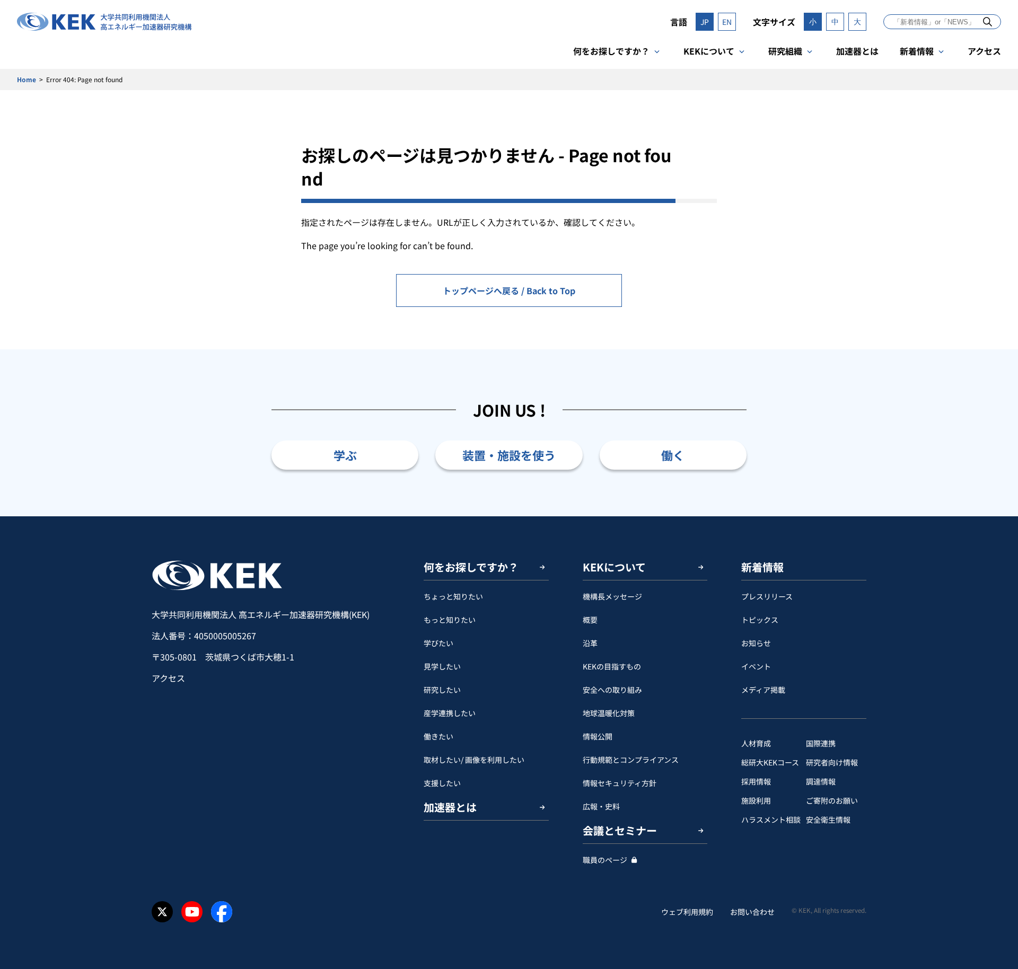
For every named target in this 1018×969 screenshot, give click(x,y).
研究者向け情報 (832, 762)
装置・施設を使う (509, 454)
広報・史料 (601, 806)
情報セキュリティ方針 (619, 783)
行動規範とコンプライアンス (631, 759)
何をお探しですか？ (611, 51)
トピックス (759, 619)
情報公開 (597, 736)
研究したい (442, 689)
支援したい (442, 783)
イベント (756, 666)
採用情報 (756, 781)
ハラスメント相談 (771, 819)
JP (704, 21)
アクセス (984, 51)
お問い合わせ (752, 911)
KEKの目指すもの (612, 666)
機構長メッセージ (612, 596)
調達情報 (821, 781)
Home (26, 79)
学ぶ (345, 454)
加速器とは (857, 51)
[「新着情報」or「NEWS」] (987, 21)
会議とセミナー (620, 830)
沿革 (590, 643)
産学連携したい (450, 713)
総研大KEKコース (770, 762)
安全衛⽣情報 (828, 819)
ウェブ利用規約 (687, 911)
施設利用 (756, 800)
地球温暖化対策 (609, 713)
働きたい (438, 736)
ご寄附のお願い (832, 800)
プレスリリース (767, 596)
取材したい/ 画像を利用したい (474, 759)
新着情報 (917, 51)
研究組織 (785, 51)
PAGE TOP (994, 516)
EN (727, 21)
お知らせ (756, 643)
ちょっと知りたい (453, 596)
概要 (590, 619)
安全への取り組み (612, 689)
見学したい (442, 666)
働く (672, 454)
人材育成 (756, 743)
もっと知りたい (450, 619)
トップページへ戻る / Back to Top (509, 290)
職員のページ (605, 860)
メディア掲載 (763, 689)
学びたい (438, 643)
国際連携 (821, 743)
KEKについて (708, 51)
